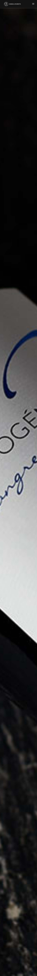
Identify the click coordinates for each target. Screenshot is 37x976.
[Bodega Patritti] (15, 4)
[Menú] (33, 4)
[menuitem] (33, 4)
